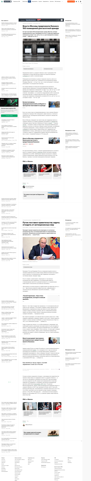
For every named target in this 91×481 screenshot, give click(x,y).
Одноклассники (31, 460)
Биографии (3, 468)
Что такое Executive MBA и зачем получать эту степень (71, 223)
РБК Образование (4, 471)
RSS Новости (43, 466)
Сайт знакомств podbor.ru (59, 476)
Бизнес (24, 107)
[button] (76, 1)
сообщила (25, 129)
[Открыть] (9, 1)
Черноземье (17, 478)
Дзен (29, 463)
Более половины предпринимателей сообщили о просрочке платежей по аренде (34, 103)
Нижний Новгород (18, 471)
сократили (39, 152)
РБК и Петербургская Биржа (6, 140)
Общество (3, 85)
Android (69, 460)
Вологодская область (18, 466)
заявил (34, 350)
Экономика (3, 158)
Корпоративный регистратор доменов (59, 470)
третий (24, 124)
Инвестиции (67, 230)
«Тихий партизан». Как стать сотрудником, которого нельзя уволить (73, 234)
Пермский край (17, 472)
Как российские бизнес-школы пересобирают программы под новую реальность (72, 24)
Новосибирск (17, 462)
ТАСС (39, 275)
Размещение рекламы (58, 463)
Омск (16, 463)
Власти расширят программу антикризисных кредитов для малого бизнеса (33, 340)
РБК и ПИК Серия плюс (5, 308)
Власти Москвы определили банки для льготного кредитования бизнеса (33, 140)
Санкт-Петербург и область (20, 459)
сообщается (26, 76)
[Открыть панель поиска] (78, 1)
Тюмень (16, 477)
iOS (68, 459)
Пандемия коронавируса (27, 23)
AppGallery (70, 462)
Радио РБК (6, 1)
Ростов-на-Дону (17, 474)
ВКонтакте (30, 459)
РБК (23, 301)
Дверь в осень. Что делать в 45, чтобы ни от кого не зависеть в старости (73, 36)
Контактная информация (58, 460)
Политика (3, 25)
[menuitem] (17, 1)
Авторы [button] (24, 183)
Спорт (2, 243)
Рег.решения (56, 473)
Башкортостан (17, 465)
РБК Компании (56, 478)
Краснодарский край (18, 469)
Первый (53, 121)
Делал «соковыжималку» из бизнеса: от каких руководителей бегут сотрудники (73, 30)
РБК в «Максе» (28, 161)
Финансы (24, 146)
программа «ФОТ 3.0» (40, 384)
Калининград (17, 468)
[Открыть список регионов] (76, 1)
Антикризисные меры (27, 220)
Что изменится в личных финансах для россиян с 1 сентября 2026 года (72, 229)
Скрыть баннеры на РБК (45, 459)
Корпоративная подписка (45, 462)
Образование (67, 26)
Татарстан (16, 475)
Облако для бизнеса (58, 468)
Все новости (4, 20)
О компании (56, 459)
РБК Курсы (56, 479)
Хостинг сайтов (57, 472)
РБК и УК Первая (4, 230)
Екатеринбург (17, 460)
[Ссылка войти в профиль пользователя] (80, 1)
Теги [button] (28, 183)
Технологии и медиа (5, 96)
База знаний (3, 469)
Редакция (56, 462)
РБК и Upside (3, 421)
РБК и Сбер (3, 36)
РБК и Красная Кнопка (5, 440)
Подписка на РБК (44, 460)
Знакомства (56, 475)
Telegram (29, 462)
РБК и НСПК (3, 206)
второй (50, 123)
